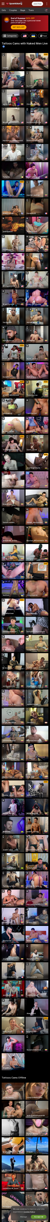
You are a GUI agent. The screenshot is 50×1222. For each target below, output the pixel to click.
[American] (24, 36)
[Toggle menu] (3, 3)
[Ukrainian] (33, 36)
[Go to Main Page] (15, 4)
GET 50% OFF (18, 27)
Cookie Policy (29, 1212)
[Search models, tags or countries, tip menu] (46, 10)
